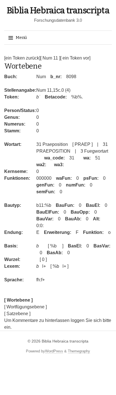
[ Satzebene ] (17, 313)
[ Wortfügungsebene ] (25, 306)
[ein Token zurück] (22, 58)
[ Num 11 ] (50, 58)
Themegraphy (79, 351)
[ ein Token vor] (75, 58)
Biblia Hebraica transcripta (58, 10)
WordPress (54, 351)
